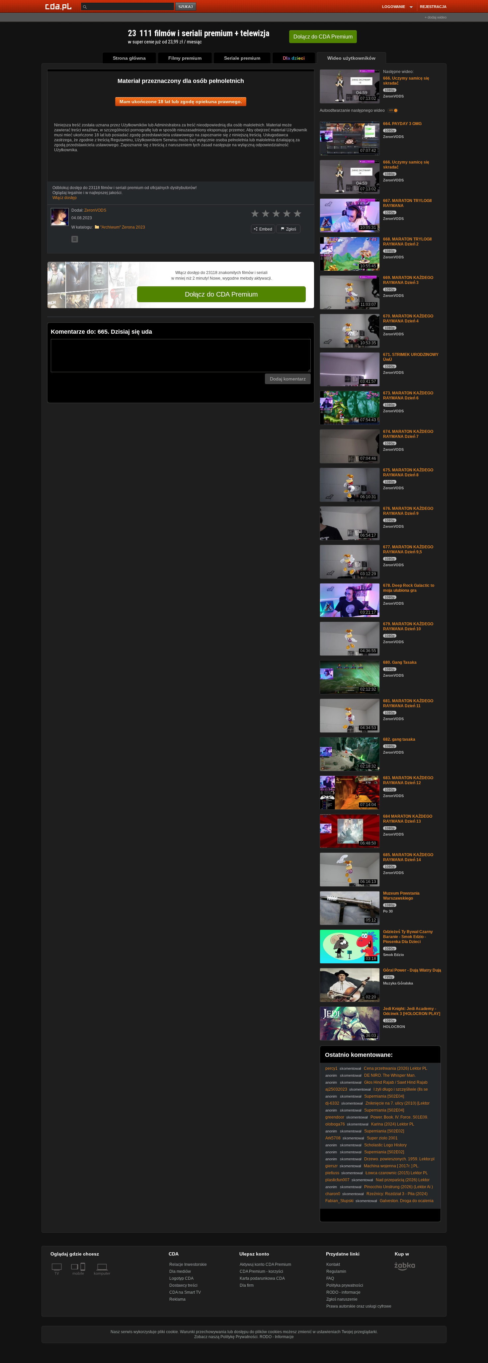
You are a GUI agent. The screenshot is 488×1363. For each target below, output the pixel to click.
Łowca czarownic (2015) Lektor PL (397, 1173)
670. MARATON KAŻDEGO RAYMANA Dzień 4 (408, 318)
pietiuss (332, 1173)
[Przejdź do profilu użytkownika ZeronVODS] (60, 217)
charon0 (332, 1194)
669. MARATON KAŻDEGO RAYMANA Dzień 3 (408, 280)
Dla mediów (180, 1271)
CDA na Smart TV (185, 1292)
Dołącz (323, 36)
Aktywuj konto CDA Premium (265, 1264)
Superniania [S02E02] (384, 1131)
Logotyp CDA (181, 1278)
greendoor (334, 1117)
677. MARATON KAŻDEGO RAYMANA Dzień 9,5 (408, 549)
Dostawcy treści (183, 1285)
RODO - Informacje (277, 1336)
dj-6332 (332, 1103)
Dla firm (247, 1285)
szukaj (186, 6)
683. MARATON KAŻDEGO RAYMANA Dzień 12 (408, 780)
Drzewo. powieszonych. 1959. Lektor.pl (399, 1159)
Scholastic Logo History (385, 1145)
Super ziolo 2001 (382, 1138)
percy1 (331, 1068)
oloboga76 (335, 1124)
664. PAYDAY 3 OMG (402, 123)
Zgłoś (290, 229)
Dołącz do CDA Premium (221, 294)
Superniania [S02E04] (384, 1096)
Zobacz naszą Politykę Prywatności (226, 1336)
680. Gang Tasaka (400, 662)
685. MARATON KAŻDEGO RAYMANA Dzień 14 (408, 857)
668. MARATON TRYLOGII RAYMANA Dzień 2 (407, 241)
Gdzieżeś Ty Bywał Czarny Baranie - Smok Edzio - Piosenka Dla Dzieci (408, 936)
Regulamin (336, 1271)
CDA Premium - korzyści (261, 1271)
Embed (265, 229)
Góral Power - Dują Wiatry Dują (412, 970)
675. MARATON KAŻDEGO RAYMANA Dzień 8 (408, 472)
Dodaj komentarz (288, 378)
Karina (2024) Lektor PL (392, 1124)
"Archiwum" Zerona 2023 (122, 227)
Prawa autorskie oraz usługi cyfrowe (358, 1306)
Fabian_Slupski (339, 1200)
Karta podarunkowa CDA (262, 1278)
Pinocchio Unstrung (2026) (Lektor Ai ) (398, 1187)
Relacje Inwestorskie (188, 1264)
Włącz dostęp (64, 197)
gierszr (331, 1166)
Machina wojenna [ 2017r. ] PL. (391, 1166)
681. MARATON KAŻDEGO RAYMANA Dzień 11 (408, 703)
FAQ (330, 1278)
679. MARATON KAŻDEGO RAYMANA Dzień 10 (408, 626)
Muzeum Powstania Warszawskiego (401, 896)
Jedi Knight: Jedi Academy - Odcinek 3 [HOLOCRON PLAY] (411, 1011)
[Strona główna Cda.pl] (59, 6)
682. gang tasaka (399, 739)
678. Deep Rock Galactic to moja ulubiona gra (408, 588)
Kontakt (333, 1264)
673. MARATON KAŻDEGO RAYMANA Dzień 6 (408, 395)
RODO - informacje (343, 1292)
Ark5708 (333, 1138)
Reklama (177, 1299)
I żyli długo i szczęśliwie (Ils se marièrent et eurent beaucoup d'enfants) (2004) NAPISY (376, 1092)
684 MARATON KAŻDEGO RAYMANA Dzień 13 (407, 819)
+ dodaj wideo (436, 17)
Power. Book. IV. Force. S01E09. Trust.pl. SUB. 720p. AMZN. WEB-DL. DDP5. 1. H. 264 (376, 1119)
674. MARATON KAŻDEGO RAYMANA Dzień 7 (408, 434)
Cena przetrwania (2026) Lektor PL (395, 1068)
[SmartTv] (83, 1277)
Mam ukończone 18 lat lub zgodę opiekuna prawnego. (181, 101)
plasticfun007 (337, 1180)
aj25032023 (336, 1089)
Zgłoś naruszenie (342, 1299)
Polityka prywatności (344, 1285)
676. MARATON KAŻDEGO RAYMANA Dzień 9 (408, 511)
